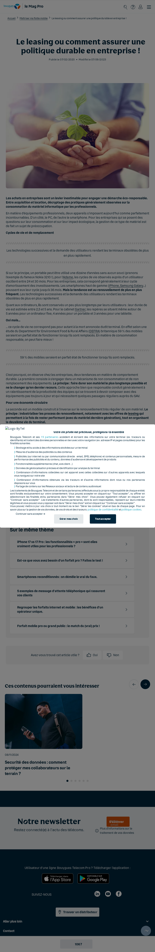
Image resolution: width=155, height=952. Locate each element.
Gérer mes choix (69, 519)
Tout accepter (103, 519)
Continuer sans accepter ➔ (30, 513)
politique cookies (131, 509)
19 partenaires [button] (49, 437)
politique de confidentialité (103, 509)
